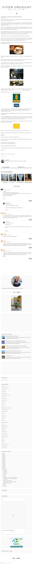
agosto (4, 474)
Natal (2, 424)
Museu (3, 420)
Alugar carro (4, 386)
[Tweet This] (3, 156)
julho (4, 475)
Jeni (3, 188)
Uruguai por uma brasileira (7, 562)
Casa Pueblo (3, 393)
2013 (3, 467)
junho (4, 476)
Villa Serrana (4, 447)
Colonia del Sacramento (5, 395)
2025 (3, 454)
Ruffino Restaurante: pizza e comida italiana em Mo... (10, 477)
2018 (3, 462)
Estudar (3, 402)
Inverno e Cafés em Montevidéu (7, 480)
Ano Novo (3, 389)
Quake (4, 249)
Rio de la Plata (5, 479)
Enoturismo (3, 400)
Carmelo (3, 391)
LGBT (2, 413)
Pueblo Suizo (4, 431)
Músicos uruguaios (4, 422)
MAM (2, 418)
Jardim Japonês (4, 411)
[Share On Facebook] (1, 156)
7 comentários (2, 153)
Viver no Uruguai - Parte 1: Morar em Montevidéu (10, 478)
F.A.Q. (3, 404)
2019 (3, 461)
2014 (3, 466)
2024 (3, 455)
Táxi (2, 442)
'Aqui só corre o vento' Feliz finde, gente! (8, 530)
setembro (4, 473)
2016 (3, 464)
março (4, 486)
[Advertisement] (16, 368)
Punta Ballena (4, 433)
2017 (3, 463)
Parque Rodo (4, 427)
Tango (3, 440)
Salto (2, 438)
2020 (3, 460)
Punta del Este (4, 436)
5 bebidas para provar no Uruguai (11, 336)
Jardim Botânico (4, 409)
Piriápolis (3, 429)
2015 (3, 465)
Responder (30, 200)
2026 (3, 453)
